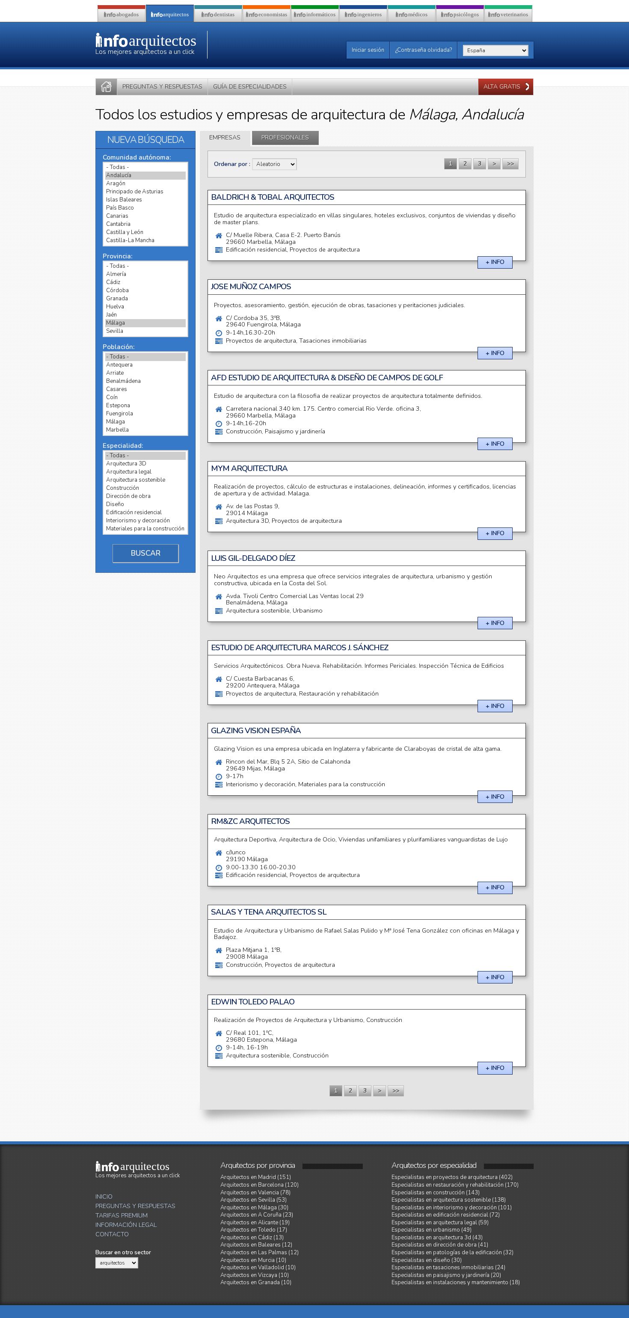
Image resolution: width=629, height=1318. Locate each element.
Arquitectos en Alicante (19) (255, 1222)
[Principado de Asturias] (145, 192)
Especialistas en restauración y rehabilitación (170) (455, 1185)
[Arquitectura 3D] (145, 464)
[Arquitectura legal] (145, 472)
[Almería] (145, 274)
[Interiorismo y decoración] (145, 521)
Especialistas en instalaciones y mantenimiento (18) (456, 1282)
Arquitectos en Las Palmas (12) (259, 1252)
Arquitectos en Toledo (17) (253, 1230)
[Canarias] (145, 216)
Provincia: (117, 256)
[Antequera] (145, 365)
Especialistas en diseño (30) (427, 1260)
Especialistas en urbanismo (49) (432, 1230)
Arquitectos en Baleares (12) (256, 1245)
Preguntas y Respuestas (135, 1206)
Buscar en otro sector (123, 1252)
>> (510, 164)
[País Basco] (145, 208)
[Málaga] (145, 323)
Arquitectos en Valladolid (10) (258, 1267)
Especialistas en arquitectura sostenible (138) (449, 1200)
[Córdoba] (145, 291)
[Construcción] (145, 488)
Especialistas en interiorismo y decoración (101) (452, 1207)
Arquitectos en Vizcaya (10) (254, 1275)
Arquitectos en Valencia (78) (255, 1193)
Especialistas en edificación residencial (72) (446, 1215)
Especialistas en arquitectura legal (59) (440, 1222)
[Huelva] (145, 307)
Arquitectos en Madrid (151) (255, 1177)
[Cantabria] (145, 224)
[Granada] (145, 299)
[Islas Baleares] (145, 200)
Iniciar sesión (368, 50)
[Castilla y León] (145, 232)
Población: (118, 347)
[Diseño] (145, 505)
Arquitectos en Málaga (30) (254, 1207)
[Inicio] (106, 87)
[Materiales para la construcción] (145, 529)
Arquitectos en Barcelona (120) (259, 1185)
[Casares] (145, 389)
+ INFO (495, 262)
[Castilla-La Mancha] (145, 241)
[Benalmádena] (145, 381)
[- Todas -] (145, 167)
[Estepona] (145, 406)
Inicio (104, 1197)
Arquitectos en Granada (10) (255, 1282)
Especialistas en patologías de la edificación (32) (452, 1252)
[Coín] (145, 398)
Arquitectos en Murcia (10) (253, 1260)
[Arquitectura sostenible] (145, 480)
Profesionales (285, 137)
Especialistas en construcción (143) (436, 1193)
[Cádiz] (145, 282)
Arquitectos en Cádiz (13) (252, 1237)
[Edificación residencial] (145, 513)
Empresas (224, 137)
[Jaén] (145, 315)
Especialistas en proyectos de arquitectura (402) (452, 1177)
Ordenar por (231, 164)
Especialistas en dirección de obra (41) (440, 1245)
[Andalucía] (145, 176)
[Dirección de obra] (145, 496)
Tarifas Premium (121, 1215)
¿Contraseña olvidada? (423, 50)
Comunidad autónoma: (137, 157)
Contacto (112, 1234)
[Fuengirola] (145, 414)
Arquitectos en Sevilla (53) (253, 1200)
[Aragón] (145, 184)
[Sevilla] (145, 331)
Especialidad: (123, 445)
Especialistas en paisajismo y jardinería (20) (446, 1275)
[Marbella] (145, 430)
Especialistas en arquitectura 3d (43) (437, 1237)
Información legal (126, 1225)
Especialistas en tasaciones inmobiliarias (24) (448, 1267)
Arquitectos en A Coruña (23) (256, 1215)
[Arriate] (145, 373)
